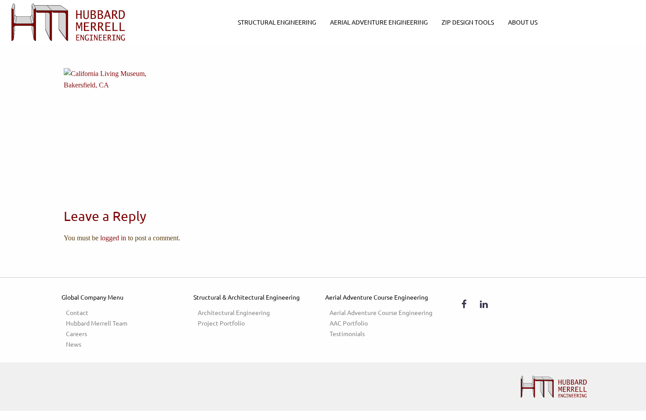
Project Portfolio (221, 323)
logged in (113, 238)
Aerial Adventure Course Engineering (381, 312)
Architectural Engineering (234, 312)
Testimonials (347, 333)
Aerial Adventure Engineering (379, 22)
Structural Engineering (277, 22)
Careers (76, 333)
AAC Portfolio (349, 323)
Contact (77, 312)
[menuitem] (277, 22)
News (73, 344)
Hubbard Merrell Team (96, 323)
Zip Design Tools (468, 22)
